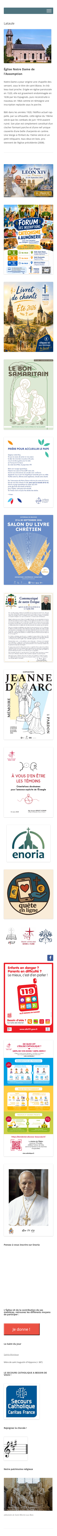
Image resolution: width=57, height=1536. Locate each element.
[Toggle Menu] (49, 10)
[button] (11, 936)
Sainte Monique (11, 1354)
